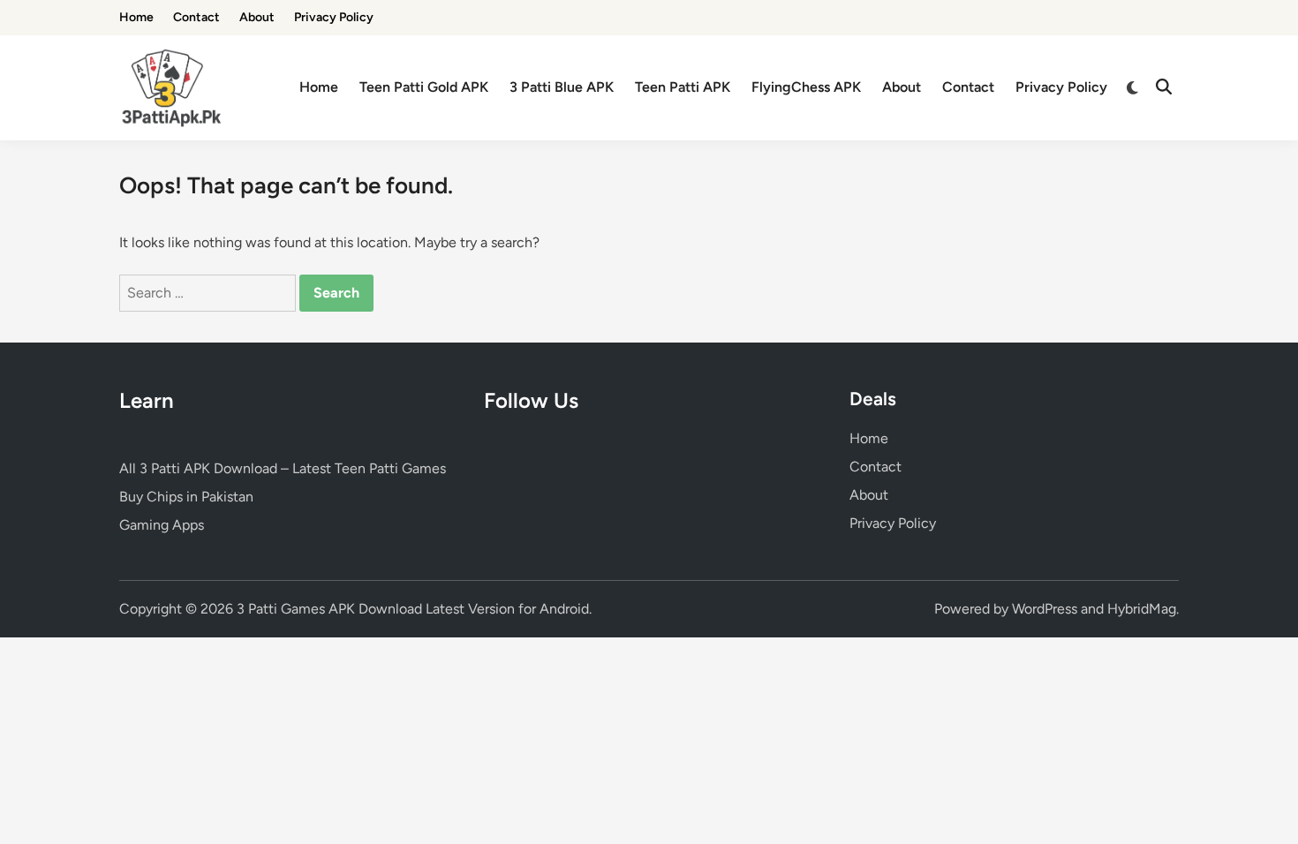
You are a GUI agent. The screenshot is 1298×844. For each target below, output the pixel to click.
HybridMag (1141, 608)
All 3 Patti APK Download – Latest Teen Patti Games (282, 468)
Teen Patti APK (682, 87)
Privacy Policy (334, 17)
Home (136, 17)
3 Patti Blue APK (561, 87)
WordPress (1044, 608)
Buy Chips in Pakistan (186, 496)
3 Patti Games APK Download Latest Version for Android (413, 608)
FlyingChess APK (806, 87)
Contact (196, 17)
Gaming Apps (161, 524)
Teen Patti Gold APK (423, 87)
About (257, 17)
